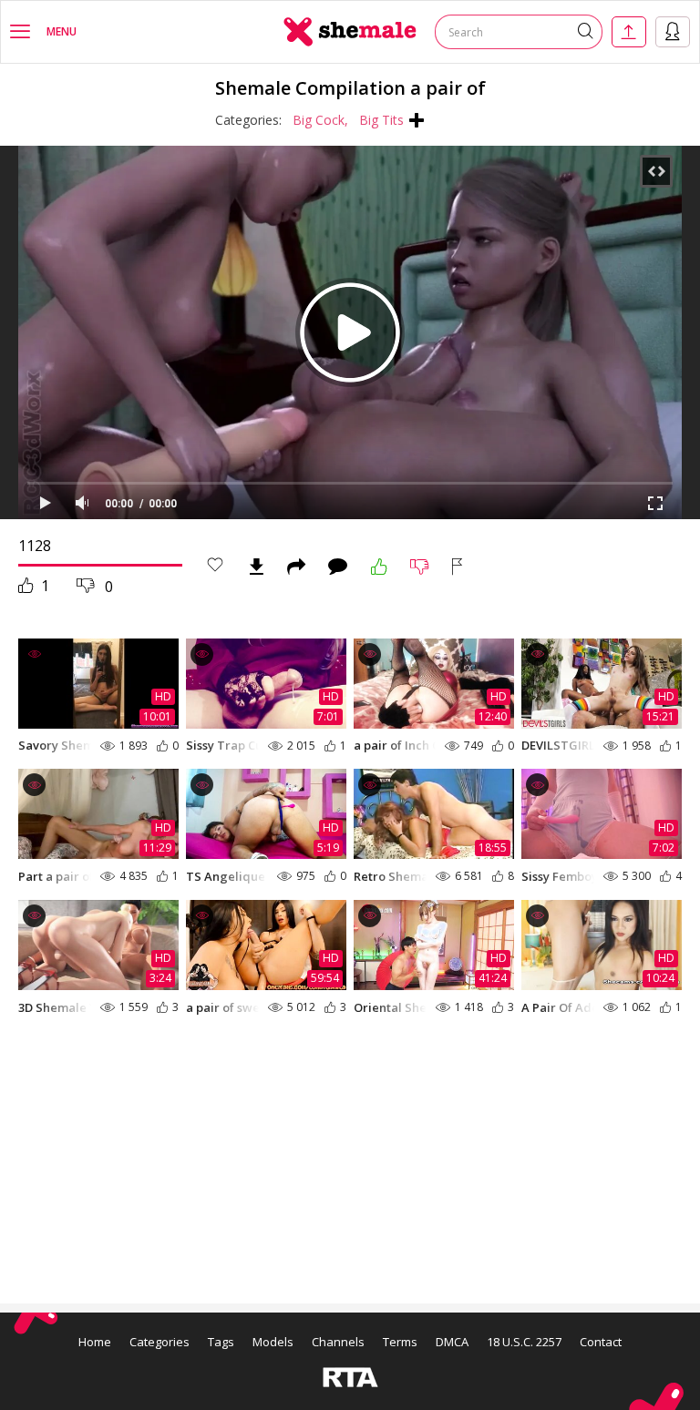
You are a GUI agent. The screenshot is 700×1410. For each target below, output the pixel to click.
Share (296, 566)
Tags (221, 1341)
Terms (400, 1341)
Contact (601, 1341)
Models (272, 1341)
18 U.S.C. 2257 (524, 1341)
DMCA (452, 1341)
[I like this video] (379, 566)
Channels (338, 1341)
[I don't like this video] (419, 566)
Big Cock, (320, 119)
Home (94, 1341)
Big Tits (381, 119)
